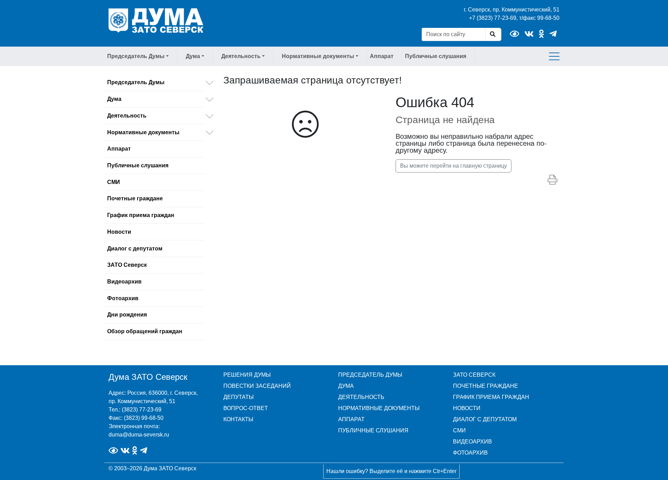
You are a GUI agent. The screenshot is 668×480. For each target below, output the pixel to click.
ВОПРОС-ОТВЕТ (245, 408)
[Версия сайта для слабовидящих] (514, 34)
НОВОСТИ (466, 408)
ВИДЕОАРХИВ (472, 442)
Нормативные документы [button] (318, 56)
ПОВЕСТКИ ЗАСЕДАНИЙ (257, 386)
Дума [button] (193, 56)
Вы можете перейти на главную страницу (453, 166)
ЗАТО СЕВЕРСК (474, 375)
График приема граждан (140, 215)
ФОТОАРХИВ (470, 453)
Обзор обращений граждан (144, 331)
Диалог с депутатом (134, 248)
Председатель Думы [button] (136, 56)
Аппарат (381, 56)
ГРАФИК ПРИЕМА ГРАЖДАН (491, 397)
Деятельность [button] (241, 56)
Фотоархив (122, 298)
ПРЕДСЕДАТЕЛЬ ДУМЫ (370, 375)
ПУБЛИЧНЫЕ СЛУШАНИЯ (373, 430)
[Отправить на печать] (552, 180)
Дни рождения (127, 315)
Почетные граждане (135, 198)
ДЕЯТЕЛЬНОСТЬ (361, 397)
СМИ (113, 182)
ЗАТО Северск (127, 265)
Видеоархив (124, 282)
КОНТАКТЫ (238, 419)
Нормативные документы (143, 132)
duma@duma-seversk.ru (139, 435)
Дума (114, 99)
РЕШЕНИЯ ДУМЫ (247, 375)
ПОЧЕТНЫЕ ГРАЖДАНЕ (485, 386)
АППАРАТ (351, 419)
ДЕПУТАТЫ (238, 397)
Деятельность (126, 116)
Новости (119, 232)
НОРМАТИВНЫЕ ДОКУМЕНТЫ (379, 408)
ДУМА (346, 386)
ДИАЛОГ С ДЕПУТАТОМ (485, 419)
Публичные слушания (435, 56)
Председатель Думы (136, 82)
